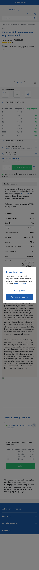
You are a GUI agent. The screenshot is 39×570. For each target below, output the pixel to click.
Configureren (19, 290)
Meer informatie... (21, 283)
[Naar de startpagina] (13, 9)
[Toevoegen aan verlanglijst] (34, 167)
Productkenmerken (11, 184)
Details (20, 466)
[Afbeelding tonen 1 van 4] (17, 82)
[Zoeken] (34, 18)
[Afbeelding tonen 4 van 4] (21, 82)
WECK (4, 28)
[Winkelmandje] (35, 14)
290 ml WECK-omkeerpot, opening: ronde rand (19, 443)
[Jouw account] (31, 14)
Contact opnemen (15, 3)
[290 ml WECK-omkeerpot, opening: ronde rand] (20, 431)
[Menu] (3, 9)
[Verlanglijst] (27, 14)
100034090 (8, 148)
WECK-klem (25, 194)
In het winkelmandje (22, 167)
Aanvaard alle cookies (19, 297)
